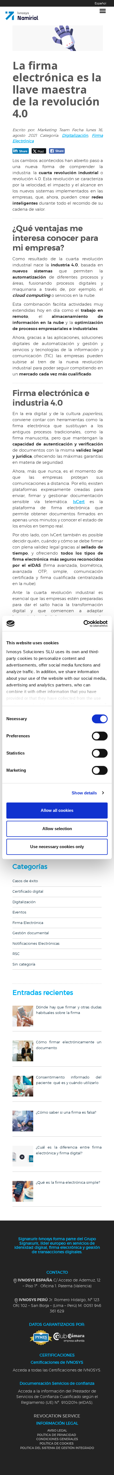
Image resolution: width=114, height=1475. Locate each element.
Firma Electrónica (27, 923)
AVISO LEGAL (57, 1430)
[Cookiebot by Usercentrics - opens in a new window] (83, 623)
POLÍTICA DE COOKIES (57, 1443)
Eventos (19, 912)
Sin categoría (23, 964)
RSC (16, 954)
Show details (84, 793)
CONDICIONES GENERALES (57, 1439)
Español (100, 3)
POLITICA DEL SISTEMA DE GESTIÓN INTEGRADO (57, 1448)
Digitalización (75, 136)
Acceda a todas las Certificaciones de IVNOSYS (56, 1370)
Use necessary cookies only (57, 846)
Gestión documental (30, 933)
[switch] (100, 736)
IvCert (79, 502)
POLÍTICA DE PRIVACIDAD (56, 1435)
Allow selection (57, 828)
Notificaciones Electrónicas (35, 944)
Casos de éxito (25, 881)
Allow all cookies (57, 810)
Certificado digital (27, 892)
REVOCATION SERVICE (57, 1416)
